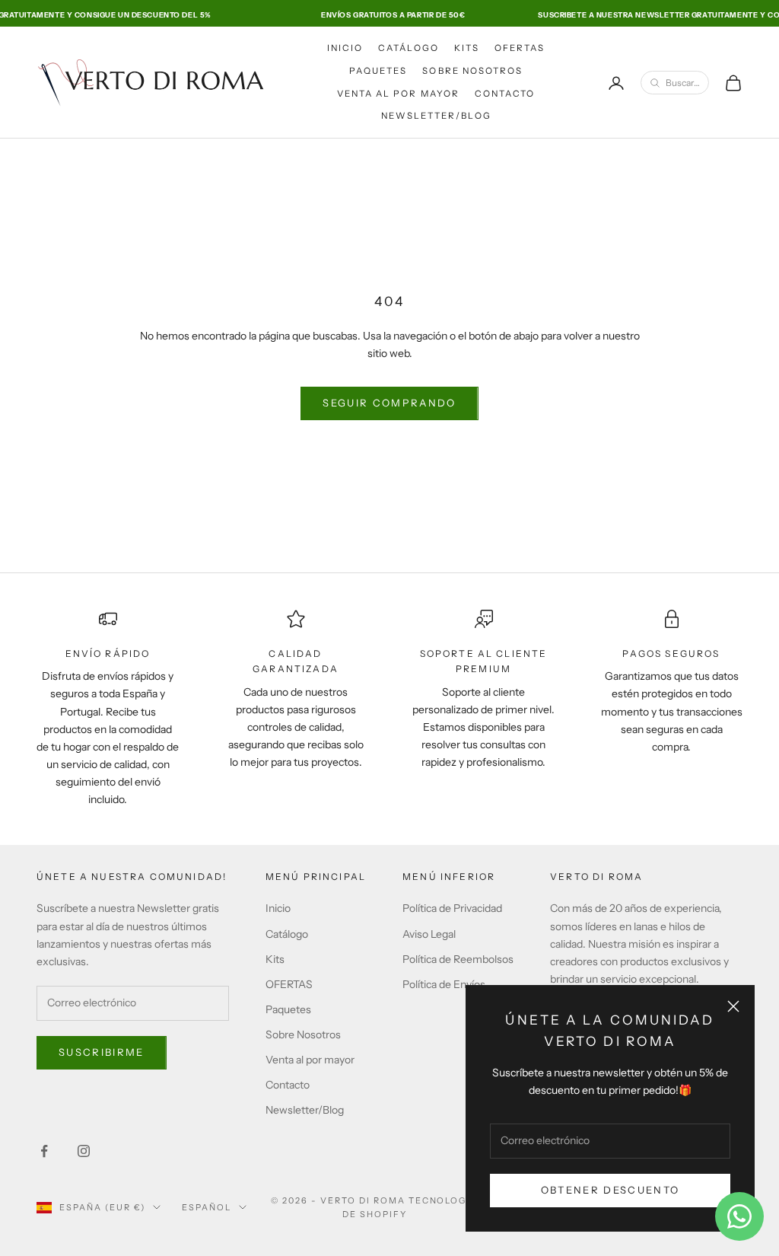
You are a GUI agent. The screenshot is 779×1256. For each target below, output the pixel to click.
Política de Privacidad (452, 908)
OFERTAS (519, 48)
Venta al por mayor (398, 93)
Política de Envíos (443, 984)
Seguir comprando (389, 403)
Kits (466, 48)
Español (206, 1207)
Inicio (345, 48)
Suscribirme (102, 1052)
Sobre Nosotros (472, 70)
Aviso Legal (429, 934)
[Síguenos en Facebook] (44, 1151)
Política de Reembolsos (458, 959)
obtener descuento (610, 1190)
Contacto (505, 93)
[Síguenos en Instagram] (83, 1151)
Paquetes (378, 70)
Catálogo (408, 48)
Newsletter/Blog (436, 115)
